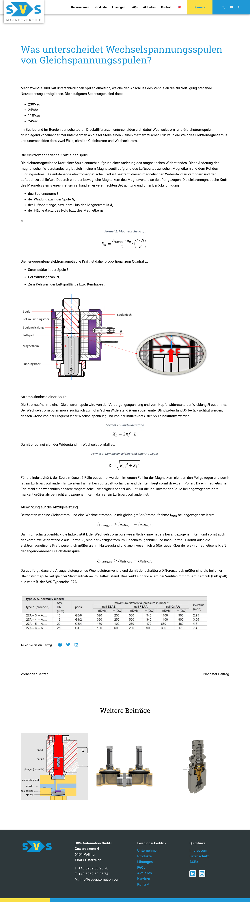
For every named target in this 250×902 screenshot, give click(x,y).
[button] (60, 645)
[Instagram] (202, 873)
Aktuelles (149, 7)
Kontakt (166, 7)
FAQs (134, 7)
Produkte (101, 7)
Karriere (200, 7)
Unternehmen (80, 7)
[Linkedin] (192, 873)
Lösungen (118, 7)
